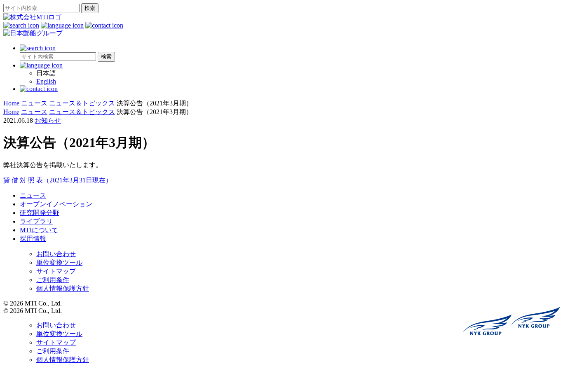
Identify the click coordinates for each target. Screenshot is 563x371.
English (46, 81)
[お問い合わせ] (104, 25)
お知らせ (48, 120)
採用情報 (33, 238)
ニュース (33, 195)
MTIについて (39, 229)
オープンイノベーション (56, 204)
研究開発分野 (39, 212)
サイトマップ (56, 271)
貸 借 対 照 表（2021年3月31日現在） (57, 180)
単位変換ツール (59, 262)
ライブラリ (36, 221)
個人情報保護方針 (62, 288)
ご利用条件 (52, 279)
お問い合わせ (56, 253)
